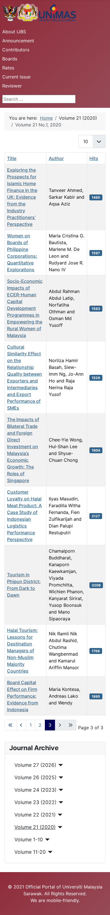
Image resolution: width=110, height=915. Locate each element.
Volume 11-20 (30, 852)
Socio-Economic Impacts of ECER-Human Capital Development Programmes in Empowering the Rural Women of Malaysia (25, 308)
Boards (9, 59)
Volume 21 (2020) (35, 827)
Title (11, 158)
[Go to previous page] (21, 725)
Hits (93, 158)
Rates (8, 68)
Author (56, 158)
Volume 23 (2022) (35, 802)
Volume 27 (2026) (35, 765)
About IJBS (14, 31)
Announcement (18, 40)
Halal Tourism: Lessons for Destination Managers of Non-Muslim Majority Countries (22, 650)
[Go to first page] (10, 725)
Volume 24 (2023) (35, 790)
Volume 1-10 (28, 839)
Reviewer (12, 86)
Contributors (15, 49)
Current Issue (16, 77)
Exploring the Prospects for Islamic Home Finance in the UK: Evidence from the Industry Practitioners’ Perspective (22, 197)
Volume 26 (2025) (35, 777)
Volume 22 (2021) (35, 815)
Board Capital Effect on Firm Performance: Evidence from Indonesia (22, 696)
